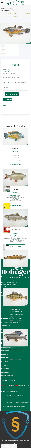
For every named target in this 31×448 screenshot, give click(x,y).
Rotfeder (15, 189)
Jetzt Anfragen (7, 99)
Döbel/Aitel (15, 230)
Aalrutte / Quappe (15, 270)
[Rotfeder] (15, 177)
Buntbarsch (15, 148)
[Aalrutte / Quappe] (15, 258)
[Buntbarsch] (15, 136)
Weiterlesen (15, 284)
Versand (7, 71)
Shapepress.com (25, 402)
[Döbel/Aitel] (15, 218)
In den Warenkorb (11, 94)
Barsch (15, 309)
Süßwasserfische (21, 82)
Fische (14, 82)
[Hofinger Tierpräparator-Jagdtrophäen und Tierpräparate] (15, 2)
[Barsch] (15, 297)
